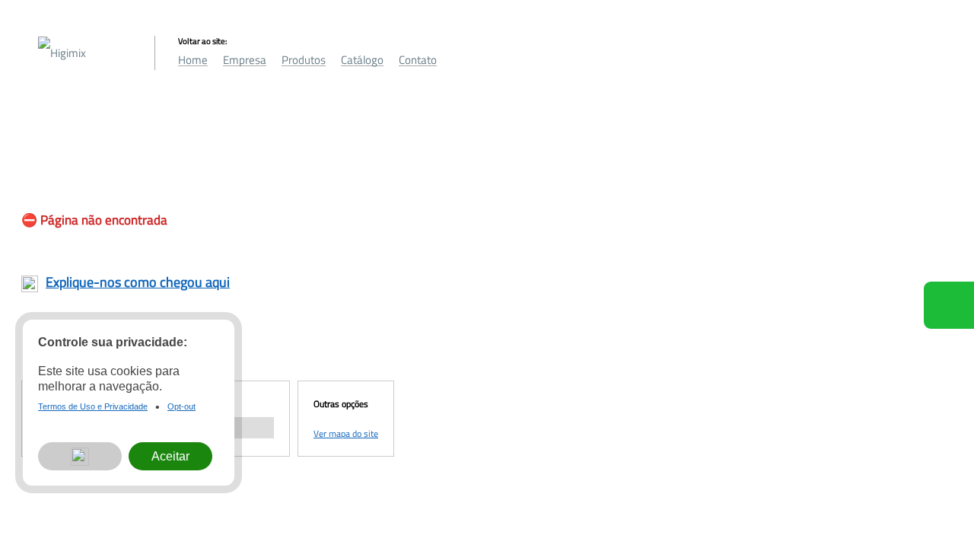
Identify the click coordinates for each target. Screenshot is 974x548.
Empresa (244, 60)
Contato (418, 60)
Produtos (304, 60)
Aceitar (170, 456)
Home (193, 60)
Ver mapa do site (346, 433)
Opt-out (181, 406)
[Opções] (80, 457)
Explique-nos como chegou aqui (138, 281)
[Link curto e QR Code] (45, 506)
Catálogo (362, 60)
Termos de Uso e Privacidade (93, 406)
